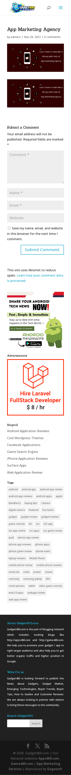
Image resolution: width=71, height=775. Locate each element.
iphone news (43, 551)
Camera (45, 503)
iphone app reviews (20, 544)
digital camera (17, 510)
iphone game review (20, 551)
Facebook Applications (23, 445)
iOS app (48, 523)
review (48, 572)
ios (38, 523)
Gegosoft (54, 769)
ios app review (17, 530)
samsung (14, 578)
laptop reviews (17, 558)
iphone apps (42, 544)
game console (17, 523)
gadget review (29, 516)
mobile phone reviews (49, 565)
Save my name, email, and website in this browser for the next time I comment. (35, 233)
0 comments (52, 37)
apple (59, 496)
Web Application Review (24, 472)
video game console (50, 586)
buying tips (31, 503)
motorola (14, 572)
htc (30, 523)
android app (29, 489)
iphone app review (28, 537)
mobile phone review (21, 565)
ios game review (52, 530)
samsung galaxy (32, 578)
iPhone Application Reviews (27, 458)
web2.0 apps (16, 592)
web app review (18, 599)
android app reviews (20, 496)
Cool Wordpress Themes (25, 438)
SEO (48, 578)
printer (37, 572)
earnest (16, 37)
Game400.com (22, 763)
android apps (44, 496)
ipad (11, 537)
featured (33, 510)
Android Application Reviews (28, 431)
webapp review (36, 592)
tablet (32, 586)
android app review (51, 489)
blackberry (15, 503)
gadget (13, 516)
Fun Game (48, 510)
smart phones (17, 586)
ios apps (34, 530)
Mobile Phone (37, 558)
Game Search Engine (22, 452)
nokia (26, 572)
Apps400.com (48, 758)
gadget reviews (50, 516)
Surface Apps (16, 465)
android (13, 489)
